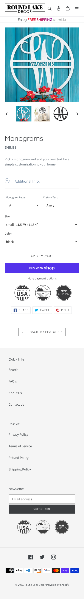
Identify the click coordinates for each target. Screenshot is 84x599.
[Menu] (76, 8)
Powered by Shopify (57, 585)
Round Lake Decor (35, 585)
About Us (15, 393)
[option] (23, 113)
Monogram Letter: (16, 197)
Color (8, 233)
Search (13, 369)
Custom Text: (50, 197)
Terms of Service (20, 446)
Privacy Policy (18, 434)
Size (7, 216)
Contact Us (16, 404)
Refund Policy (18, 457)
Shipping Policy (20, 469)
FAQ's (13, 381)
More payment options (42, 278)
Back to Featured (45, 332)
